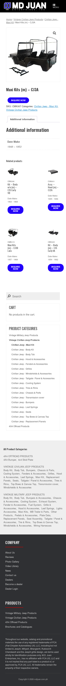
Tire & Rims (24, 522)
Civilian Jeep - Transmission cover (27, 397)
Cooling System (12, 473)
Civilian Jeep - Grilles (21, 368)
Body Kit (8, 470)
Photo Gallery (12, 561)
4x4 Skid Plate (25, 459)
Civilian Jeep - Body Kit (22, 349)
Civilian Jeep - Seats (21, 411)
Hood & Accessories (28, 508)
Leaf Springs (27, 477)
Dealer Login (11, 588)
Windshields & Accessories (18, 487)
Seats (16, 480)
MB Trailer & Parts (39, 511)
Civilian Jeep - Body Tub (23, 354)
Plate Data (45, 515)
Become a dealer (14, 584)
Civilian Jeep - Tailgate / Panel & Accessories (33, 378)
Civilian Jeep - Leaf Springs (24, 407)
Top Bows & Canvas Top (23, 484)
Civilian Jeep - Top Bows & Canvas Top (30, 416)
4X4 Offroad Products (19, 426)
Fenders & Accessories (34, 473)
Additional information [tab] (22, 119)
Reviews (9, 557)
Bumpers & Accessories (38, 498)
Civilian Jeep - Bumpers (22, 402)
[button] (54, 33)
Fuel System (34, 504)
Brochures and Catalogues (18, 626)
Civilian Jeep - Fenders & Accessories (29, 364)
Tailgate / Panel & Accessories (36, 480)
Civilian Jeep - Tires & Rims (24, 387)
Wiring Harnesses (43, 525)
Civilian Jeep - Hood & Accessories (28, 359)
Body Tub (19, 470)
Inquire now (18, 100)
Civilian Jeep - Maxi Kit (46, 106)
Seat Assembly (34, 518)
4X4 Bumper (10, 459)
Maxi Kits (23, 511)
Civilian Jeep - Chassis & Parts (26, 392)
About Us (10, 552)
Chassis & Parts (45, 470)
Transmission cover (48, 484)
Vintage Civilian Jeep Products (28, 19)
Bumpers (30, 470)
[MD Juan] (25, 6)
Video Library (12, 566)
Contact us (10, 575)
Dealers (9, 579)
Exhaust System (47, 501)
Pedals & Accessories (26, 515)
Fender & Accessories (15, 504)
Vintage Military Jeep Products (23, 335)
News (8, 570)
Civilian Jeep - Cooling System (26, 383)
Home (9, 19)
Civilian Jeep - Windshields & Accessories (31, 373)
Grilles (51, 473)
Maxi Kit (40, 477)
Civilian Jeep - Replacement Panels (28, 421)
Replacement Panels (14, 518)
